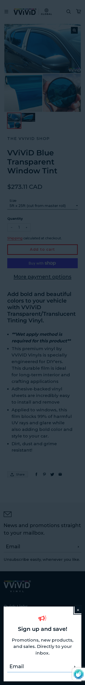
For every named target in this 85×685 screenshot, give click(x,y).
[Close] (78, 610)
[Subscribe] (74, 666)
